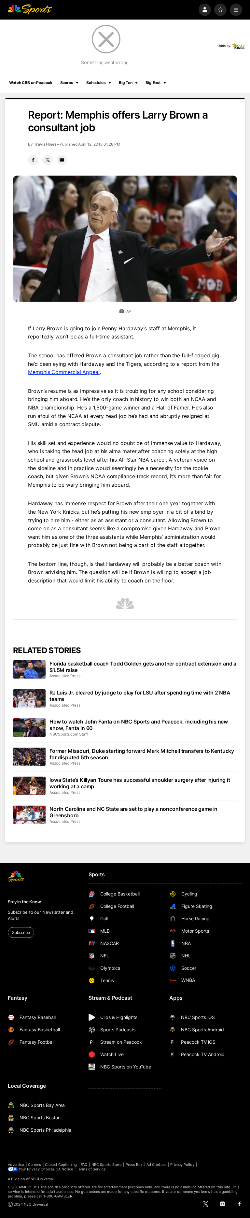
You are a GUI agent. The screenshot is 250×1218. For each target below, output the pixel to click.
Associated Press (64, 675)
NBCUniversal (42, 1179)
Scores (66, 82)
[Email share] (62, 160)
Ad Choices (156, 1164)
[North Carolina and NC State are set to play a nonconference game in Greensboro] (29, 815)
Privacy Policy (182, 1164)
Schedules (96, 82)
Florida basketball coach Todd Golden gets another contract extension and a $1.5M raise (142, 666)
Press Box (134, 1164)
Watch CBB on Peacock (30, 82)
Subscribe (21, 932)
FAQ (84, 1164)
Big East (153, 82)
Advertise (16, 1164)
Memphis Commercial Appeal (64, 372)
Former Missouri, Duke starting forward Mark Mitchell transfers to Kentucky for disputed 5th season (141, 754)
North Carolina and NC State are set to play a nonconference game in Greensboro (133, 812)
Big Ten (125, 82)
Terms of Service (91, 1169)
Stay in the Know (24, 901)
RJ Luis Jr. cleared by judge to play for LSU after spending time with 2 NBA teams (139, 695)
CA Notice (64, 1169)
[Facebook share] (33, 160)
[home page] (30, 10)
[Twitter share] (47, 160)
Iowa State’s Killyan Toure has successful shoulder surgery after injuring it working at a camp (139, 783)
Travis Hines (45, 144)
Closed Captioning (61, 1164)
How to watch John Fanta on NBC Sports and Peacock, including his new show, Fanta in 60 (138, 724)
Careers (34, 1164)
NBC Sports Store (106, 1164)
